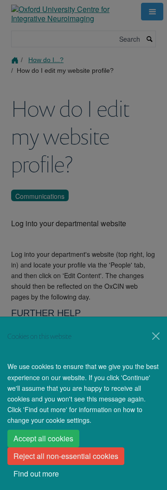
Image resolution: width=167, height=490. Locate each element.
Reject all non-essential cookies (65, 456)
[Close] (155, 336)
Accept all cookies (43, 438)
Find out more (36, 473)
